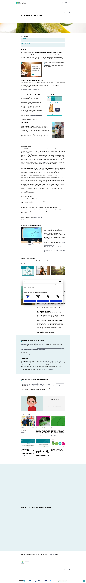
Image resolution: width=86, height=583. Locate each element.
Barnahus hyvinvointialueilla (21, 8)
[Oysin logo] (45, 581)
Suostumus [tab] (29, 284)
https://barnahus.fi (53, 63)
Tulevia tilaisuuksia (26, 43)
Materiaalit (45, 6)
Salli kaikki (56, 300)
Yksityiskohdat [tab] (43, 284)
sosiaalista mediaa (39, 344)
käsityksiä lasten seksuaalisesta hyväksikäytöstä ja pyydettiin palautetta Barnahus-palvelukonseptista (54, 244)
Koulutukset (38, 6)
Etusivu (17, 6)
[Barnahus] (21, 3)
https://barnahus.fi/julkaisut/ (57, 451)
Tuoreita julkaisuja (26, 46)
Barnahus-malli (53, 6)
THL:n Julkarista (41, 162)
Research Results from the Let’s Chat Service (51, 361)
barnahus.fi (32, 56)
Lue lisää (55, 408)
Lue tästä (22, 432)
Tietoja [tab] (56, 284)
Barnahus (27, 561)
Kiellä (30, 300)
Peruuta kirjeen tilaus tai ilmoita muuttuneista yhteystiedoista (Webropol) (34, 556)
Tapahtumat (31, 6)
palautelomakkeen (52, 554)
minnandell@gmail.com (37, 217)
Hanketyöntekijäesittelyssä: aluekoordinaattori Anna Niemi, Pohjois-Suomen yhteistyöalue (40, 41)
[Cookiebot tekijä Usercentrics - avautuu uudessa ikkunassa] (58, 281)
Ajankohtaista (23, 6)
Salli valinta (43, 300)
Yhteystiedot (61, 6)
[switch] (38, 297)
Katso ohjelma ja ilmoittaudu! (46, 369)
